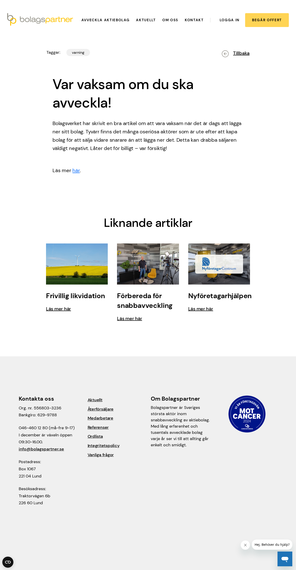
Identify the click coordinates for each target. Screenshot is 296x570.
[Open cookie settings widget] (7, 562)
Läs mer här (58, 309)
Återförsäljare (101, 409)
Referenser (98, 427)
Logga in (230, 20)
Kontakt (194, 20)
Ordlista (95, 436)
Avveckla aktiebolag (105, 20)
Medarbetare (100, 418)
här (76, 170)
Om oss (170, 20)
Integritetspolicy (104, 445)
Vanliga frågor (101, 455)
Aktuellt (146, 20)
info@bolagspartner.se (41, 449)
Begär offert (267, 20)
